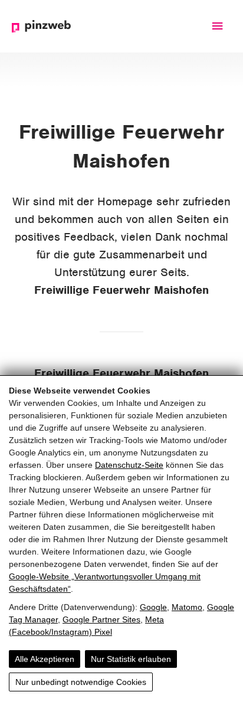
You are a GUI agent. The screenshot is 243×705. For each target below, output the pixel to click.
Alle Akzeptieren (44, 659)
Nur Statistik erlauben (131, 659)
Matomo (187, 607)
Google (153, 607)
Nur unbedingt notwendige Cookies (80, 682)
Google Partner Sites (101, 619)
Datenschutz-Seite (129, 465)
